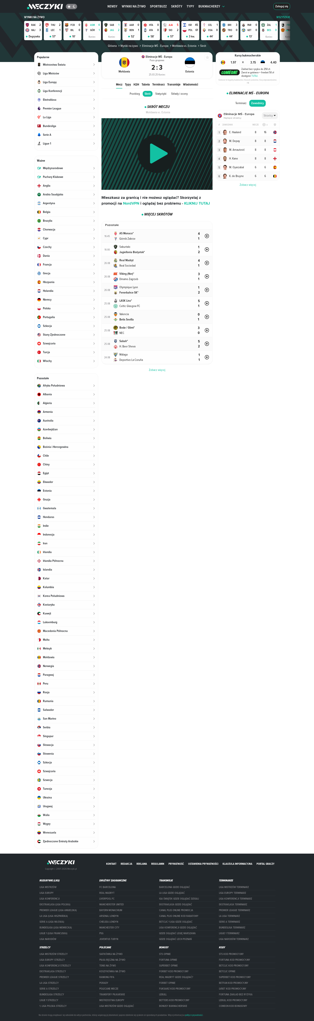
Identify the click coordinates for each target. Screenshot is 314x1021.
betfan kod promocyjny (233, 983)
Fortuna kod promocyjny (234, 960)
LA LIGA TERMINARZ (229, 916)
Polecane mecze (108, 988)
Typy (190, 6)
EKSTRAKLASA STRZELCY (53, 971)
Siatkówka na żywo (111, 954)
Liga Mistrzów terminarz (234, 887)
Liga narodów (48, 939)
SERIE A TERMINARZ (229, 922)
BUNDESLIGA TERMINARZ (232, 927)
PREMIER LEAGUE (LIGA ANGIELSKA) (58, 910)
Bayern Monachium (110, 910)
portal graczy (265, 864)
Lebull (163, 994)
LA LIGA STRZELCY (49, 983)
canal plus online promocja (176, 910)
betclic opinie (227, 971)
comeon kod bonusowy (233, 1006)
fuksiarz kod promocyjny (175, 988)
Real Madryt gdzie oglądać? (176, 977)
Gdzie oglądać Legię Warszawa (177, 933)
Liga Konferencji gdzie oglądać (178, 927)
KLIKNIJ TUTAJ (197, 203)
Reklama (141, 864)
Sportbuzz (158, 6)
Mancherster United (111, 904)
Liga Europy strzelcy (52, 960)
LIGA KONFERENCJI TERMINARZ (235, 898)
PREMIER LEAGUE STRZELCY (54, 977)
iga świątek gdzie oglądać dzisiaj (179, 898)
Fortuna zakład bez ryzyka (235, 994)
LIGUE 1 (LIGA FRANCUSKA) (53, 933)
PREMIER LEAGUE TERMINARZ (234, 910)
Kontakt (111, 864)
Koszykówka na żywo (112, 971)
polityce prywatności (194, 1015)
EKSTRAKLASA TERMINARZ (233, 904)
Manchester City (109, 927)
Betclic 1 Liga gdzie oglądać (175, 922)
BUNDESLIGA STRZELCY (52, 994)
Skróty (176, 6)
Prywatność (176, 864)
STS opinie (165, 954)
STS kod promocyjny (231, 954)
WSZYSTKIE (283, 17)
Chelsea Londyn (108, 922)
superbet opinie (168, 965)
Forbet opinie (167, 983)
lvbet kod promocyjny (232, 988)
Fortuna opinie (168, 960)
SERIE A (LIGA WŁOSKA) (52, 922)
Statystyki (160, 93)
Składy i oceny (179, 93)
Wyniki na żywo (134, 6)
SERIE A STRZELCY (49, 988)
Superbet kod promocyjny (235, 977)
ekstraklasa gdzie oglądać (175, 904)
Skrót (148, 94)
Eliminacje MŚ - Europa (155, 46)
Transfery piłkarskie (112, 994)
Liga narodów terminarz (234, 939)
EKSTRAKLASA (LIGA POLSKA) (55, 904)
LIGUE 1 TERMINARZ (229, 933)
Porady (103, 983)
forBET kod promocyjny (174, 971)
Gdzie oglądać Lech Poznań (175, 939)
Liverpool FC (106, 898)
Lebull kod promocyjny (233, 1000)
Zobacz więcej (248, 185)
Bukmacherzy (209, 6)
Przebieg (135, 93)
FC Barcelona (107, 887)
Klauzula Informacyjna (237, 864)
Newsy (112, 6)
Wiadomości (190, 84)
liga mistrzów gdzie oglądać (116, 1006)
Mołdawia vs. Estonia (184, 46)
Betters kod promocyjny (174, 1000)
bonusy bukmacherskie (173, 1006)
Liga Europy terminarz (232, 893)
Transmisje (173, 84)
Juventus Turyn (108, 939)
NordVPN (131, 203)
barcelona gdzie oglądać (174, 887)
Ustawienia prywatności (203, 864)
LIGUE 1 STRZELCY (49, 1000)
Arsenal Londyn (108, 916)
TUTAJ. (254, 76)
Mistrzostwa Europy (111, 1000)
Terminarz (158, 84)
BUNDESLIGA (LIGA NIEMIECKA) (56, 927)
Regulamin (157, 864)
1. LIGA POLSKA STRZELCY (53, 1006)
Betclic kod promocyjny (234, 965)
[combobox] (270, 115)
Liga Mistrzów (48, 887)
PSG (101, 933)
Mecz (119, 84)
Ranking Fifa (106, 977)
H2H (136, 84)
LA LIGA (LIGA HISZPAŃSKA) (54, 916)
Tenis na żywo (107, 965)
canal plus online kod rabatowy (178, 916)
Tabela (146, 84)
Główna (112, 46)
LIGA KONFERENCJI (50, 898)
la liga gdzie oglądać (172, 893)
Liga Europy (47, 893)
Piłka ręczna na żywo (112, 960)
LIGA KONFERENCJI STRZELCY (55, 965)
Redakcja (126, 864)
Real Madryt (106, 893)
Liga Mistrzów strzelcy (54, 954)
